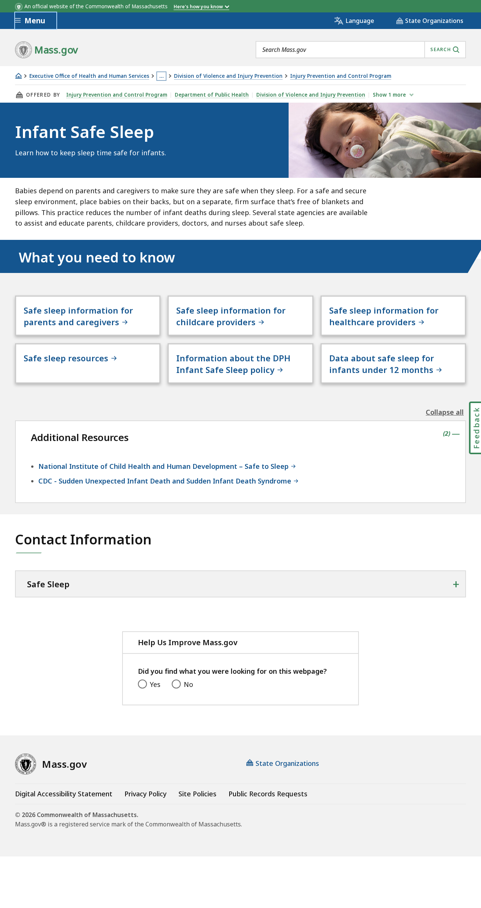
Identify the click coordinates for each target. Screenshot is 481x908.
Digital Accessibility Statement (63, 793)
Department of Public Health (212, 94)
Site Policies (197, 793)
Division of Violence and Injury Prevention (228, 76)
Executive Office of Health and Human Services (89, 76)
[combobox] (361, 49)
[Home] (18, 76)
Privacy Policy (145, 793)
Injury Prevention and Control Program (340, 76)
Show (389, 94)
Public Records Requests (267, 793)
